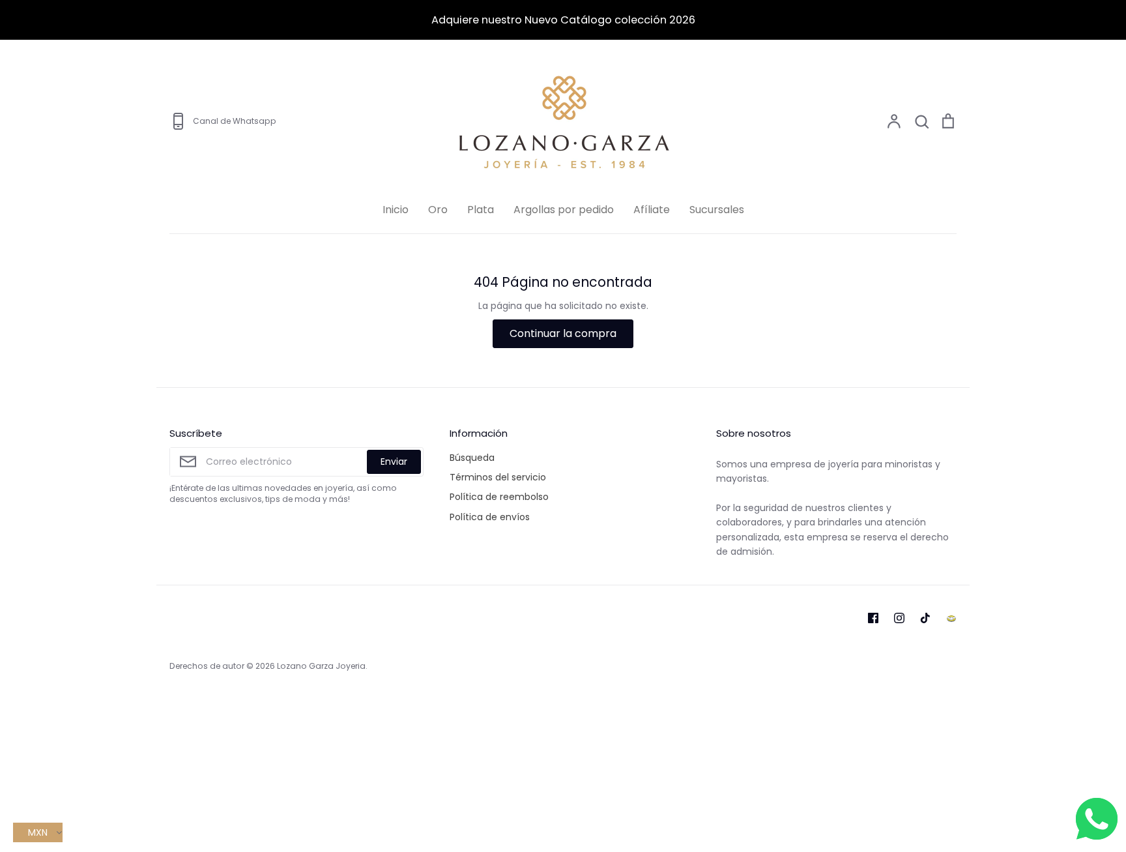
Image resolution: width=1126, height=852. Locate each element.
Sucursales (716, 209)
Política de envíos (490, 516)
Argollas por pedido (563, 209)
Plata (480, 209)
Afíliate (651, 209)
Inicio (396, 209)
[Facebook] (873, 618)
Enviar (394, 461)
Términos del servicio (498, 477)
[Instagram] (899, 618)
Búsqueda (472, 457)
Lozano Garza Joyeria (321, 665)
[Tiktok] (925, 618)
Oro (438, 209)
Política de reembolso (499, 496)
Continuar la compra (563, 333)
